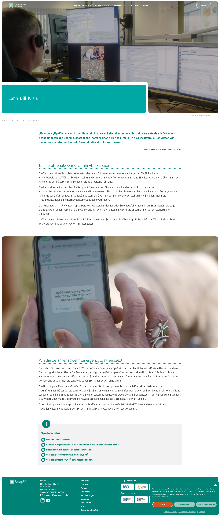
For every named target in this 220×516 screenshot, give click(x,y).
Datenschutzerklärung (160, 497)
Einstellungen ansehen (206, 504)
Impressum (201, 512)
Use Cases (12, 121)
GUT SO (162, 504)
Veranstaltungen (87, 495)
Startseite (5, 121)
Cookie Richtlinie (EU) (89, 510)
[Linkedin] (42, 500)
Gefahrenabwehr (22, 121)
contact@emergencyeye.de (57, 495)
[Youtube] (48, 500)
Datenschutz (86, 503)
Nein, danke (184, 504)
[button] (215, 484)
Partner (84, 488)
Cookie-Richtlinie (170, 512)
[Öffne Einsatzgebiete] (108, 5)
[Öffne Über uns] (132, 5)
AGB (82, 506)
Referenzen (85, 492)
